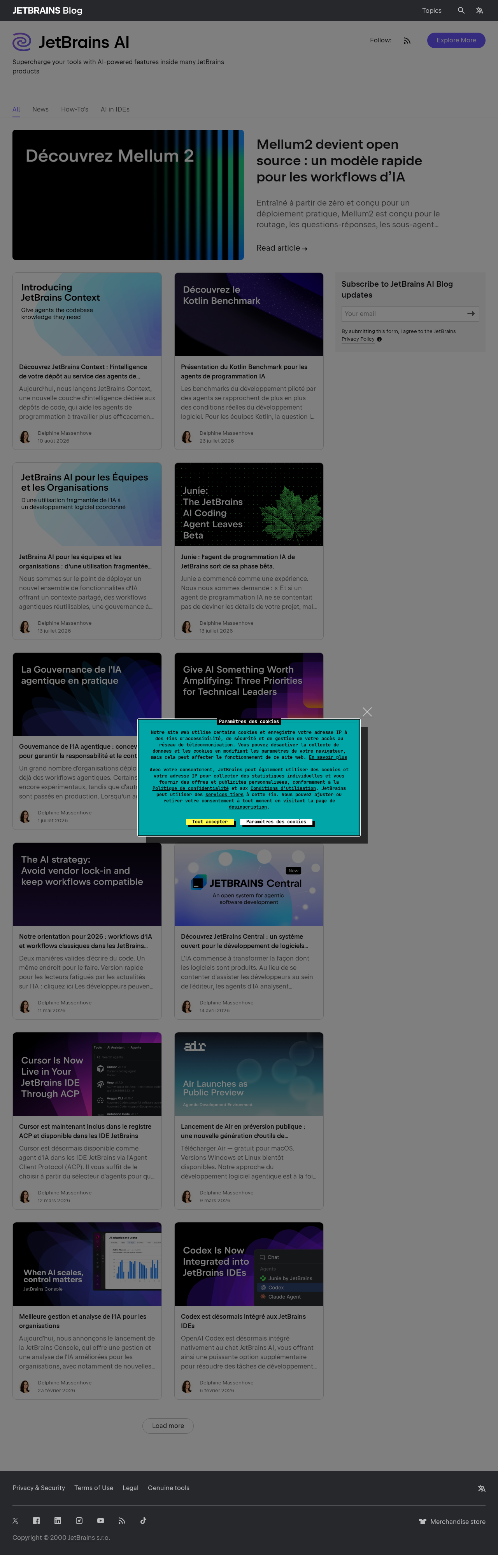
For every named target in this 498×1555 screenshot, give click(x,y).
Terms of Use (93, 1488)
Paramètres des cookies (276, 822)
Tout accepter (210, 822)
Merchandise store (456, 1525)
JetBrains (81, 1537)
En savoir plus (328, 757)
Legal (131, 1488)
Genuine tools (168, 1488)
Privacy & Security (38, 1488)
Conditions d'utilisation (283, 788)
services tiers (224, 794)
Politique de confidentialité (191, 788)
